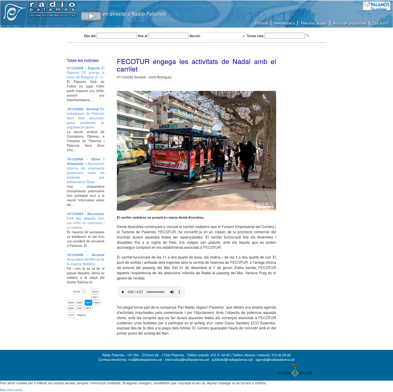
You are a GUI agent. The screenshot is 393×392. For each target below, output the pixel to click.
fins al (142, 35)
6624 (88, 302)
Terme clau (255, 35)
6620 (95, 291)
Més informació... (12, 389)
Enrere (76, 291)
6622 (71, 302)
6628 (88, 308)
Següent (81, 315)
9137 (71, 315)
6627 (80, 308)
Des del (90, 35)
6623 (80, 302)
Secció (194, 35)
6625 (97, 302)
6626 (71, 308)
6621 (95, 297)
